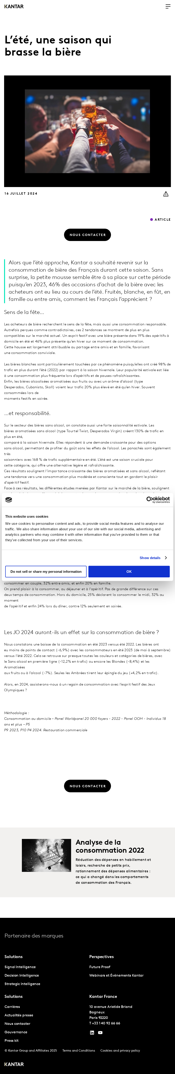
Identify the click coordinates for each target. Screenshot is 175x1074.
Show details (150, 558)
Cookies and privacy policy (120, 1051)
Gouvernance (16, 1032)
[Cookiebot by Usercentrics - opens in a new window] (150, 499)
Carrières (12, 1007)
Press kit (11, 1041)
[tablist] (87, 996)
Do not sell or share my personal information (46, 571)
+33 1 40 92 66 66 (106, 1023)
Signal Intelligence (20, 967)
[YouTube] (92, 1034)
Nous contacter (17, 1024)
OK (129, 571)
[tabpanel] (45, 975)
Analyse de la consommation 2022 (110, 846)
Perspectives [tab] (101, 957)
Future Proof (99, 967)
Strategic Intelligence (22, 984)
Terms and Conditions (78, 1051)
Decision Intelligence (22, 976)
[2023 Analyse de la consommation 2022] (46, 855)
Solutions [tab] (14, 957)
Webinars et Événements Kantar (116, 976)
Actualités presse (19, 1015)
